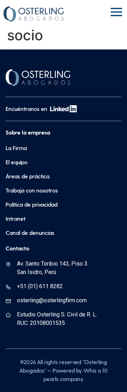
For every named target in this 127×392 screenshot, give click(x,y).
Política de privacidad (32, 204)
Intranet (15, 218)
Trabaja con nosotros (32, 190)
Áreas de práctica (27, 176)
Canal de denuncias (30, 232)
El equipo (17, 162)
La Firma (16, 147)
